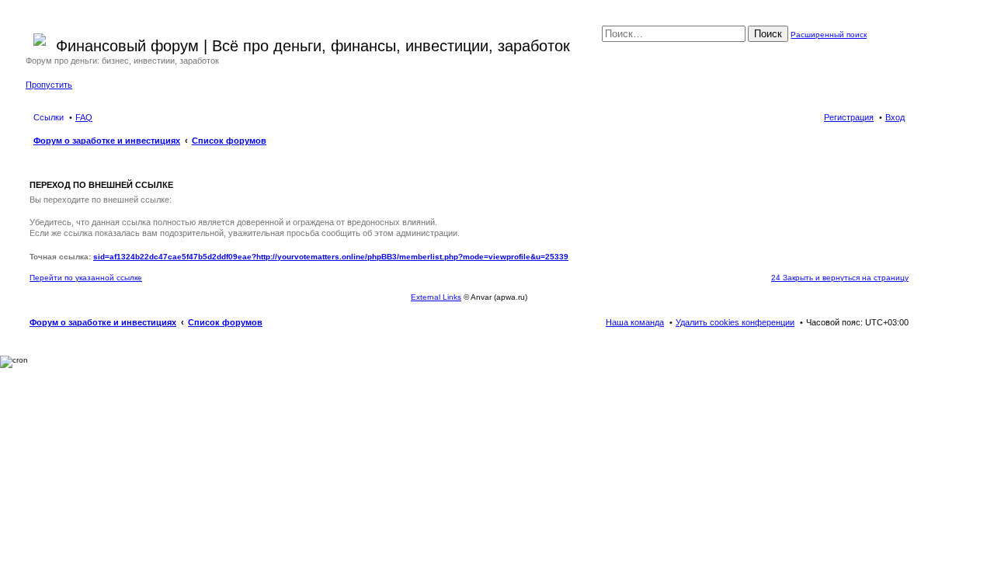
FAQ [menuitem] (83, 117)
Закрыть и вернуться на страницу (840, 277)
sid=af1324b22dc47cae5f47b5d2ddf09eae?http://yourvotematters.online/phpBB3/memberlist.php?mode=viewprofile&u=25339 (330, 256)
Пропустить (49, 84)
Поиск (768, 34)
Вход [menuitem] (895, 117)
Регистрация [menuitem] (849, 117)
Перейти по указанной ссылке (86, 277)
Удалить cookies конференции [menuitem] (735, 322)
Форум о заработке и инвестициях (103, 322)
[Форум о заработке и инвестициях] (41, 36)
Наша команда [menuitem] (635, 322)
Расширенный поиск (829, 34)
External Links (436, 297)
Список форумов (225, 322)
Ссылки (48, 117)
